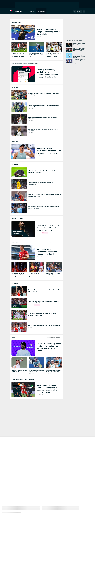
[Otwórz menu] (84, 11)
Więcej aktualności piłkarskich (54, 242)
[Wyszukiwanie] (74, 11)
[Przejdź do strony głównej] (17, 11)
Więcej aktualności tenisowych (53, 337)
